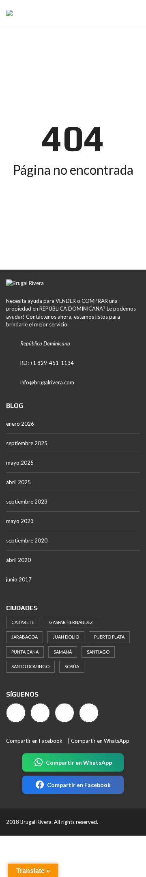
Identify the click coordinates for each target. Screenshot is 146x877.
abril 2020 (18, 560)
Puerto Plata (109, 636)
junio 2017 (19, 579)
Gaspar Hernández (71, 622)
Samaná (63, 651)
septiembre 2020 (26, 540)
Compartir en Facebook (34, 741)
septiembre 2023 (26, 501)
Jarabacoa (24, 636)
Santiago (98, 651)
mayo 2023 (20, 521)
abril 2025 (18, 482)
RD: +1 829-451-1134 (47, 363)
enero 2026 (20, 423)
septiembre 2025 (26, 443)
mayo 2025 (20, 462)
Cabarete (22, 622)
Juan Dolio (66, 636)
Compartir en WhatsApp (100, 741)
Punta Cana (25, 651)
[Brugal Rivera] (6, 13)
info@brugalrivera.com (47, 382)
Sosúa (71, 666)
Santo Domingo (30, 666)
